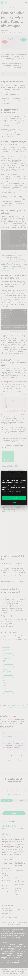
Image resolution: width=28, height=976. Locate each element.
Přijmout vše (14, 498)
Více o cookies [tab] (22, 472)
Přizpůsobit (13, 502)
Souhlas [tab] (5, 472)
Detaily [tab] (13, 472)
